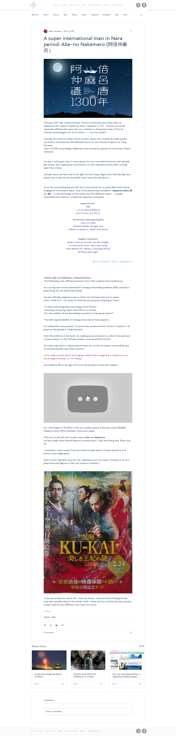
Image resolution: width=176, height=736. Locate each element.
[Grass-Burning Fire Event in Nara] (49, 660)
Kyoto (84, 15)
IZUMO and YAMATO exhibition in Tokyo (85, 675)
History (56, 15)
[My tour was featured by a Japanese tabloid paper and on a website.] (127, 660)
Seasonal (94, 15)
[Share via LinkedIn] (56, 625)
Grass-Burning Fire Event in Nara (48, 675)
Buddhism (107, 15)
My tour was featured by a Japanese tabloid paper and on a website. (126, 675)
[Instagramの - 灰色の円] (138, 5)
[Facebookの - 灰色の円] (144, 5)
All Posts (35, 15)
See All (141, 646)
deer (117, 15)
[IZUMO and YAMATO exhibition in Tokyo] (88, 660)
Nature (74, 15)
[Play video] (88, 398)
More (125, 15)
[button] (141, 15)
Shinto (45, 15)
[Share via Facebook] (45, 625)
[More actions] (130, 31)
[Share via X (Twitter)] (51, 625)
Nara (65, 15)
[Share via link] (62, 625)
